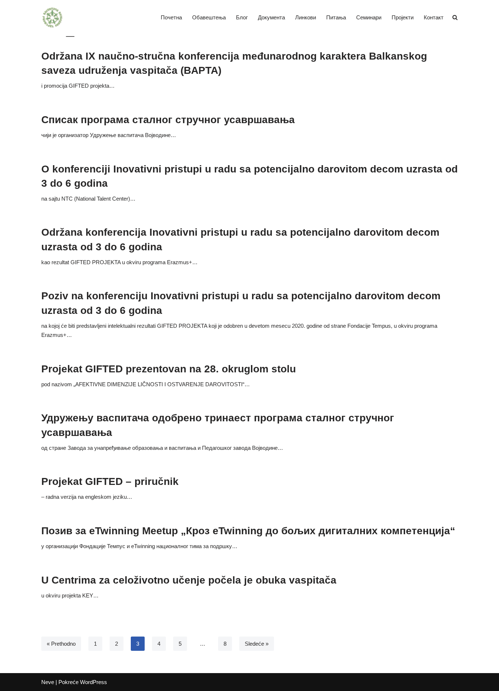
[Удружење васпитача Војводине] (52, 18)
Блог (242, 17)
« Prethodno (61, 644)
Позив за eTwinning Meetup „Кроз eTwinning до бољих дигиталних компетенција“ (248, 530)
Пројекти (403, 17)
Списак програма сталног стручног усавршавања (168, 119)
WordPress (93, 682)
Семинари (368, 17)
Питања (336, 17)
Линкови (305, 17)
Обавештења (209, 17)
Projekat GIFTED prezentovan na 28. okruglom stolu (168, 369)
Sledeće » (256, 644)
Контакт (433, 17)
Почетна (171, 17)
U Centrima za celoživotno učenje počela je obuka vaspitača (188, 580)
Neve (47, 682)
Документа (271, 17)
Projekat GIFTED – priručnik (110, 481)
